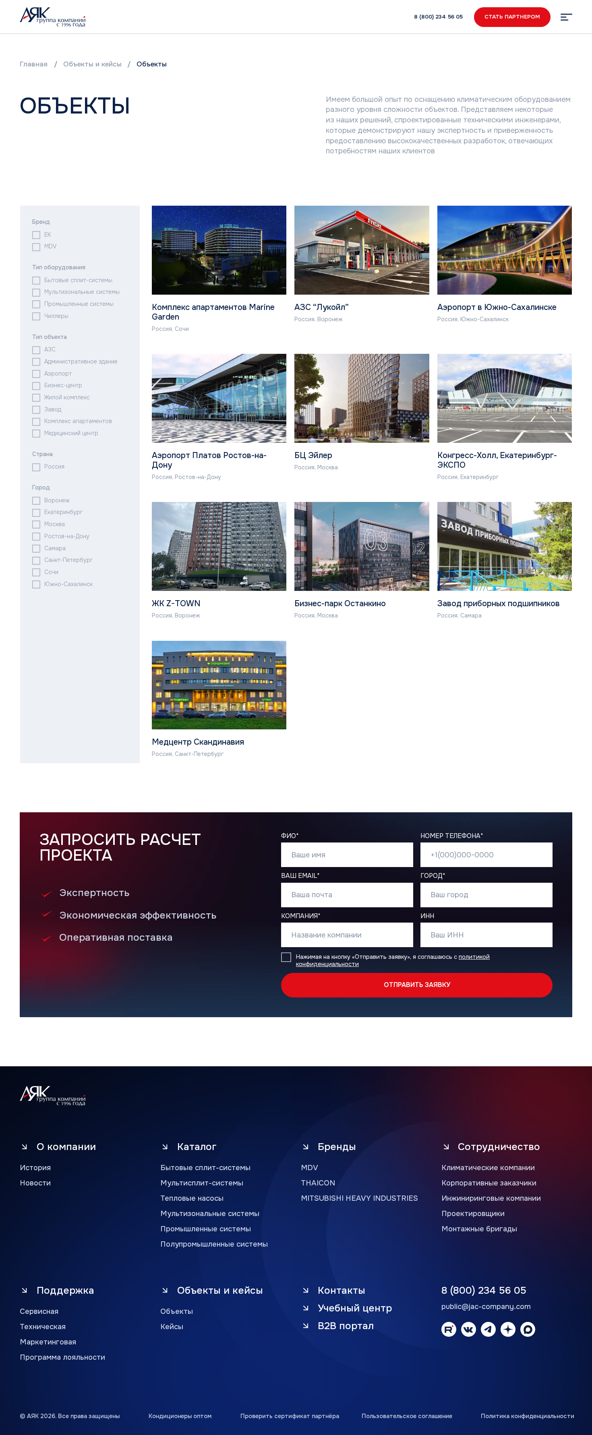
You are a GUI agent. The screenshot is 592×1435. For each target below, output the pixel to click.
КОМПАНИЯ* (301, 916)
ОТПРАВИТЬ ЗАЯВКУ (417, 985)
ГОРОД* (432, 876)
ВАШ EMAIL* (300, 876)
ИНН (427, 916)
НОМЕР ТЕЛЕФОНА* (451, 836)
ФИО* (290, 836)
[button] (566, 17)
